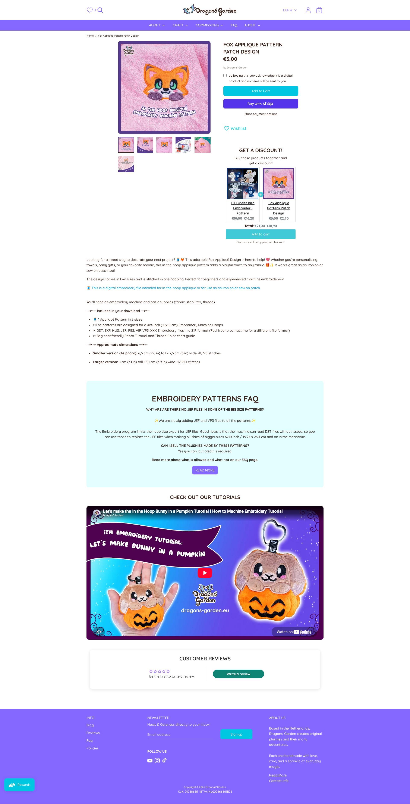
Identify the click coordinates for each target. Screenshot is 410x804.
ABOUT (251, 25)
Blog (90, 725)
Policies (92, 748)
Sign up (236, 734)
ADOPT (155, 25)
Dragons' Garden (237, 67)
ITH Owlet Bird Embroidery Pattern (243, 208)
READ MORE (205, 470)
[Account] (308, 8)
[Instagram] (157, 760)
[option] (164, 89)
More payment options (261, 114)
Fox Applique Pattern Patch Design (278, 208)
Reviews (93, 733)
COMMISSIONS (208, 25)
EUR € (288, 10)
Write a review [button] (238, 674)
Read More (278, 775)
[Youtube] (149, 760)
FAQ (234, 25)
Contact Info (278, 781)
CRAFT (178, 25)
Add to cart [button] (261, 234)
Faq (89, 740)
